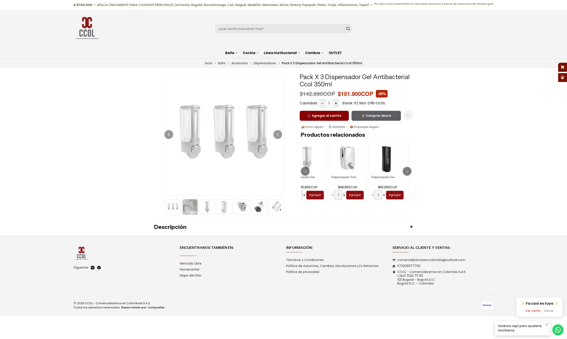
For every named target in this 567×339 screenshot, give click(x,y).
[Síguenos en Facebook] (99, 267)
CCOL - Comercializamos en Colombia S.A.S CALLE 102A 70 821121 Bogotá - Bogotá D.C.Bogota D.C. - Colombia (431, 278)
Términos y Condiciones (305, 260)
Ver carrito (533, 311)
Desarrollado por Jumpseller (143, 307)
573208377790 (408, 266)
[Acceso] (562, 77)
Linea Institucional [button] (280, 53)
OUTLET (335, 53)
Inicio (208, 63)
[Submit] (348, 28)
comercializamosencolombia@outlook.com (431, 260)
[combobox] (283, 28)
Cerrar (548, 311)
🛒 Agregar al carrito (324, 115)
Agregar (326, 195)
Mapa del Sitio (190, 275)
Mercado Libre (191, 263)
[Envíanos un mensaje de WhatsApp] (557, 329)
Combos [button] (312, 53)
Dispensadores (265, 63)
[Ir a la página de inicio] (87, 28)
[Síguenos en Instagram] (92, 267)
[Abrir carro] (562, 67)
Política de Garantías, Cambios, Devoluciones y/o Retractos (332, 266)
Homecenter (190, 269)
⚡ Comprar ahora (376, 115)
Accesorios (239, 63)
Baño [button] (229, 53)
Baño (222, 63)
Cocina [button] (249, 53)
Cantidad (308, 103)
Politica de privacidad (302, 272)
